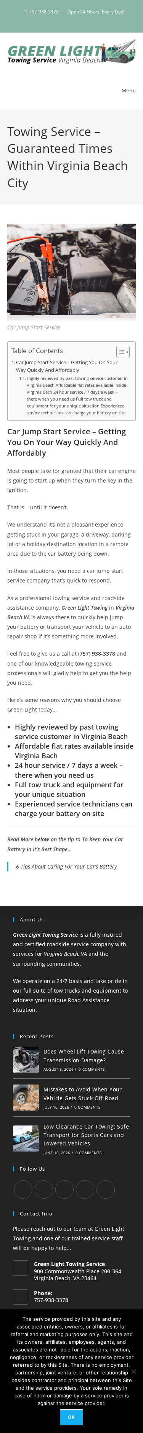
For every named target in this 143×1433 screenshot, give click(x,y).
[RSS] (105, 1189)
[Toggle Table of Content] (119, 351)
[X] (23, 1189)
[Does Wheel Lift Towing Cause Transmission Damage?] (26, 1060)
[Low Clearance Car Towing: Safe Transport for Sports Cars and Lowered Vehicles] (26, 1138)
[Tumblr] (64, 1189)
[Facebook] (44, 1189)
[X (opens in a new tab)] (51, 19)
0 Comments (91, 1069)
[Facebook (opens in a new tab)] (59, 19)
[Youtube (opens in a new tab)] (77, 19)
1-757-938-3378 (42, 11)
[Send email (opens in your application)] (93, 19)
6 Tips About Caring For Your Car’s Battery (66, 866)
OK (71, 1417)
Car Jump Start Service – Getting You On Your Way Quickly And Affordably (66, 366)
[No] (133, 1371)
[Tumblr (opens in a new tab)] (68, 19)
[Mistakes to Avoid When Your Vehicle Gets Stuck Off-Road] (26, 1098)
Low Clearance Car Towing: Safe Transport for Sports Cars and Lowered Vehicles (86, 1135)
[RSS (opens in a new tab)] (86, 19)
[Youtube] (85, 1189)
